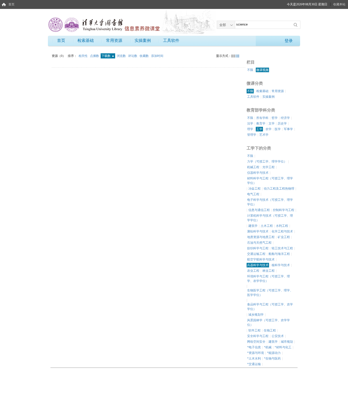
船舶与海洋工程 (279, 254)
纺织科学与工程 (258, 248)
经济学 (285, 118)
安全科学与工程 (258, 336)
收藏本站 (339, 4)
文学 (272, 123)
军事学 (288, 129)
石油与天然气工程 (259, 242)
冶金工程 (254, 188)
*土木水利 (254, 358)
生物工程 (270, 330)
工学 (259, 129)
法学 (250, 123)
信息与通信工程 (259, 210)
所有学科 (262, 118)
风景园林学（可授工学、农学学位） (268, 322)
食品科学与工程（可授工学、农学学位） (270, 307)
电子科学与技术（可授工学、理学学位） (270, 202)
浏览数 (122, 56)
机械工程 (253, 167)
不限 (250, 70)
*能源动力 (274, 353)
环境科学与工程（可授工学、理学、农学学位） (268, 279)
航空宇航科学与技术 (261, 259)
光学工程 (268, 167)
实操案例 (143, 40)
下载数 (106, 56)
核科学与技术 (281, 265)
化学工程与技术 (282, 231)
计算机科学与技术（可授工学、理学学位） (270, 218)
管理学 (251, 135)
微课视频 (262, 70)
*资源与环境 (255, 353)
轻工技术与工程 (282, 248)
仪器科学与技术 (258, 173)
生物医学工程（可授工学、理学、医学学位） (270, 293)
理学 (250, 129)
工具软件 (171, 40)
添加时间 (157, 56)
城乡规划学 (256, 314)
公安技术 (278, 336)
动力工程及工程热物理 (279, 188)
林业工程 (268, 271)
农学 (268, 129)
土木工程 (267, 226)
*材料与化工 (283, 347)
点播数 (95, 56)
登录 (289, 41)
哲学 (275, 118)
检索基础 (85, 40)
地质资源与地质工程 (261, 237)
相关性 (83, 56)
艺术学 (264, 135)
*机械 (268, 347)
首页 (11, 4)
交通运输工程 (256, 254)
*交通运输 (254, 364)
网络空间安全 (256, 341)
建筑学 (253, 226)
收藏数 (145, 56)
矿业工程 (284, 237)
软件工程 (254, 330)
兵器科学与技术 (258, 265)
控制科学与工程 (283, 210)
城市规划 (287, 341)
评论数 (133, 56)
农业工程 (253, 271)
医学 (278, 129)
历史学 (282, 123)
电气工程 (253, 194)
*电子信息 (254, 347)
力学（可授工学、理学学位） (267, 161)
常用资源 (114, 40)
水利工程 (282, 226)
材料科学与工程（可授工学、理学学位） (270, 181)
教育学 (260, 123)
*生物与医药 (272, 358)
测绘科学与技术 (258, 231)
